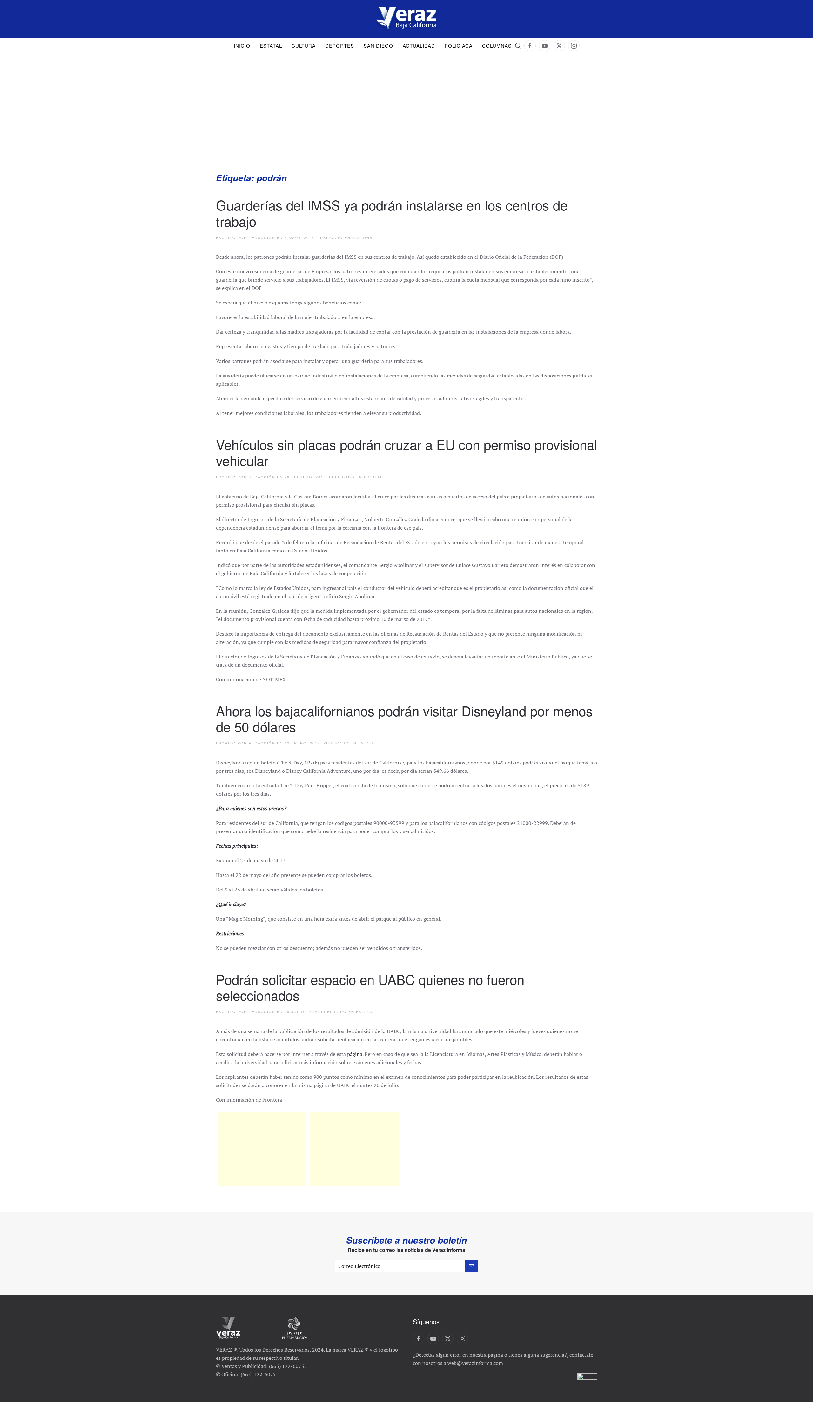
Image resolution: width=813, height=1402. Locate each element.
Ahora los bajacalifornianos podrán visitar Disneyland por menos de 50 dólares (404, 718)
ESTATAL (373, 476)
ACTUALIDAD (419, 45)
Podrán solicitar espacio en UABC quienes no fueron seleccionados (370, 987)
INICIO (242, 45)
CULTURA (304, 45)
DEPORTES (339, 45)
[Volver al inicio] (406, 18)
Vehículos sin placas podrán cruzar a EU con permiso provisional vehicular (406, 452)
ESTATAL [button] (271, 45)
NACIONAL (363, 237)
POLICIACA (459, 45)
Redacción (262, 237)
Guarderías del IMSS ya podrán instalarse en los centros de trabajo (392, 212)
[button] (518, 46)
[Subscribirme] (471, 1266)
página (354, 1054)
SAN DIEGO (378, 45)
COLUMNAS (497, 45)
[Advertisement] (406, 124)
